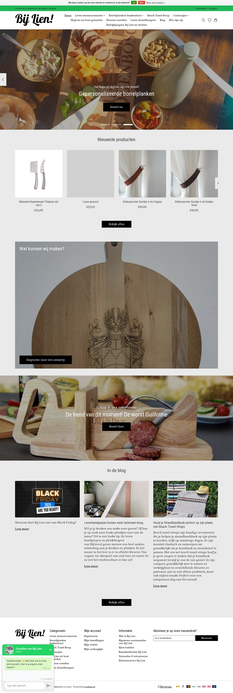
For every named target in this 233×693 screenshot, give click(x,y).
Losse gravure (90, 201)
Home (68, 15)
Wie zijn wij (176, 20)
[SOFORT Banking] (204, 686)
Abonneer (206, 638)
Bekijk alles (116, 224)
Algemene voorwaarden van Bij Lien (132, 642)
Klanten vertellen (116, 20)
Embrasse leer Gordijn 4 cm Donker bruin (194, 203)
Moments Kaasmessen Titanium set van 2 (38, 203)
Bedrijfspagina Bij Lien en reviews (126, 25)
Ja (134, 3)
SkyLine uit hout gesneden (87, 20)
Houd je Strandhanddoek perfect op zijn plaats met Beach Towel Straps (183, 525)
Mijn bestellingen (94, 640)
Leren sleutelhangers (143, 20)
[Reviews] (165, 687)
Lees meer (22, 529)
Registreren (91, 636)
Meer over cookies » (155, 3)
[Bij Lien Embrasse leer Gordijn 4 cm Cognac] (142, 173)
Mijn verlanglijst (93, 649)
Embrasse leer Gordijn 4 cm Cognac (142, 201)
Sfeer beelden (126, 647)
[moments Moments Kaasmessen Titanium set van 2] (38, 173)
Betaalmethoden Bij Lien (133, 652)
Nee (141, 3)
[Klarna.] (209, 686)
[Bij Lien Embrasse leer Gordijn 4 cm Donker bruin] (194, 173)
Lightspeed (90, 687)
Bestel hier (116, 426)
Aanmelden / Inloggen (206, 8)
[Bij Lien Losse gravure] (90, 173)
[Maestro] (214, 686)
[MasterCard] (188, 686)
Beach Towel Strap (158, 15)
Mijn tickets (91, 644)
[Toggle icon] (203, 20)
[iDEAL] (178, 686)
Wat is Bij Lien (127, 636)
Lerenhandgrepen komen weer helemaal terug (113, 523)
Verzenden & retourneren (133, 656)
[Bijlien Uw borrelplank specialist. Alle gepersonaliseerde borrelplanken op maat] (34, 20)
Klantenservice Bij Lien (132, 660)
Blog (162, 20)
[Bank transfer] (199, 686)
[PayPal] (183, 686)
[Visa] (194, 686)
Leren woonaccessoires (63, 636)
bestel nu (116, 107)
